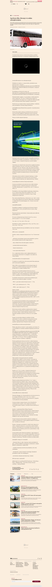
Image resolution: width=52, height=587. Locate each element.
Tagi (32, 473)
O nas (11, 562)
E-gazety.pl (34, 563)
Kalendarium (18, 574)
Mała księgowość (35, 565)
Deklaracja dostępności (19, 566)
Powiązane (12, 473)
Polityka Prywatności (19, 562)
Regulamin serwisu (19, 564)
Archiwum (26, 565)
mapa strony (12, 574)
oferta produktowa (26, 574)
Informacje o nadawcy (19, 565)
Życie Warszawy (35, 568)
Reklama (26, 562)
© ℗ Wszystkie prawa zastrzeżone (18, 468)
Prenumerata (27, 564)
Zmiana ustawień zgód (19, 563)
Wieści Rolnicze (35, 567)
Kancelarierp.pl (35, 566)
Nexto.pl (34, 564)
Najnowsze (26, 473)
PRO (28, 4)
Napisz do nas (12, 564)
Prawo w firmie (16, 15)
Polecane (19, 473)
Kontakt (11, 563)
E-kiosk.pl (34, 562)
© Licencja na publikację (16, 467)
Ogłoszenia (26, 563)
